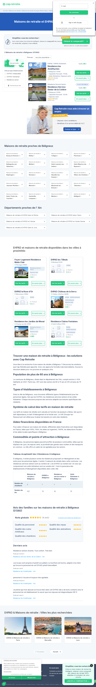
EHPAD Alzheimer (13, 77)
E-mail (63, 6)
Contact (51, 675)
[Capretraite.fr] (11, 4)
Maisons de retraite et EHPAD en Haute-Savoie (68, 221)
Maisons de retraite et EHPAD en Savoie (20, 221)
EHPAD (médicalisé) (14, 74)
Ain (43, 557)
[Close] (91, 665)
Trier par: (30, 57)
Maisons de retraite (15, 10)
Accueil (5, 10)
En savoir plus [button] (81, 78)
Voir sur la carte (14, 63)
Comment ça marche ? (56, 671)
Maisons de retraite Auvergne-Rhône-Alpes (35, 10)
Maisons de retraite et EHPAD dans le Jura (21, 227)
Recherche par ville (15, 85)
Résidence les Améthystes (22, 571)
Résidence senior (13, 80)
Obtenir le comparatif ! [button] (73, 40)
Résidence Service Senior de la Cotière (27, 557)
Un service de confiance (57, 673)
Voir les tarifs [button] (81, 73)
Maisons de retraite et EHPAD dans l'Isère (66, 215)
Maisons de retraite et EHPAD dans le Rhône (22, 215)
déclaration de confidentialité (77, 32)
